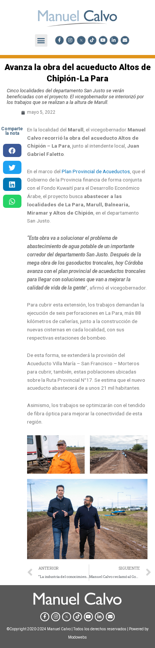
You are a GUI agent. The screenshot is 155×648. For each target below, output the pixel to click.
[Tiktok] (92, 40)
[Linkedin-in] (114, 40)
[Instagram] (70, 40)
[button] (41, 40)
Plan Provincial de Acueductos (96, 171)
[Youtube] (103, 40)
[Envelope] (124, 40)
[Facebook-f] (59, 40)
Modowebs (77, 637)
